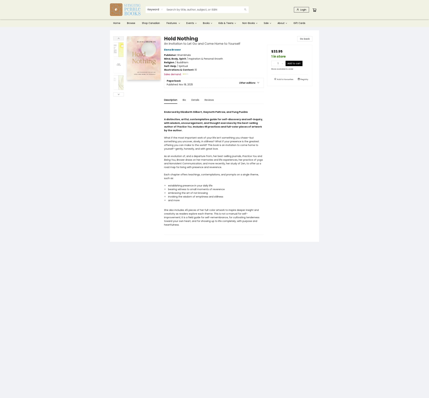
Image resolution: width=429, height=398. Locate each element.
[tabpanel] (214, 170)
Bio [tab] (184, 100)
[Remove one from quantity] (273, 63)
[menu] (214, 23)
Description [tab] (170, 100)
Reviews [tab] (209, 100)
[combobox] (155, 9)
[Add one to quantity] (282, 63)
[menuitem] (117, 23)
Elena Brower (172, 49)
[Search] (245, 9)
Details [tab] (195, 100)
